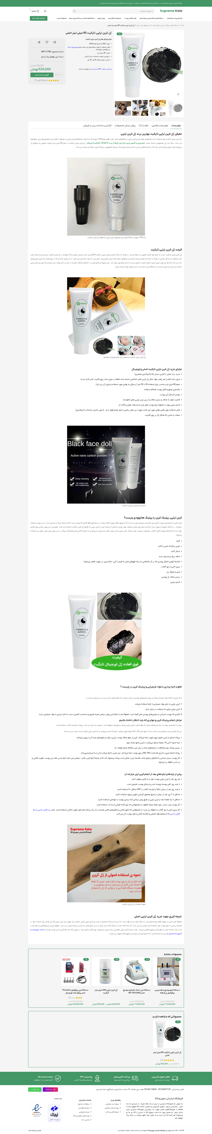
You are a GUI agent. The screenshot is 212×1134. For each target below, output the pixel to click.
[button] (180, 108)
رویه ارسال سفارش (112, 1108)
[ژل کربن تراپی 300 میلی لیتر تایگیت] (106, 971)
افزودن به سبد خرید (42, 75)
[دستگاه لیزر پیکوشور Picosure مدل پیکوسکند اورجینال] (75, 971)
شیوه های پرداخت (112, 1112)
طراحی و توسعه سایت (34, 1130)
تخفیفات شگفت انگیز (38, 18)
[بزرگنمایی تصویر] (178, 94)
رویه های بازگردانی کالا (81, 1116)
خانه (182, 25)
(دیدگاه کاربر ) (41, 80)
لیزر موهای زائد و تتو (144, 25)
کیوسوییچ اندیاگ (73, 47)
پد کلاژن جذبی (44, 810)
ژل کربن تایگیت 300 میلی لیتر (101, 69)
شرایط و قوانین (83, 1108)
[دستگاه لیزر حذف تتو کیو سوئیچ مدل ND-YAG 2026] (136, 971)
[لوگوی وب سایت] (171, 11)
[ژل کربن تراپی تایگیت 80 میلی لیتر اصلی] (167, 1034)
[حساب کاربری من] (45, 11)
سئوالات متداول (83, 1104)
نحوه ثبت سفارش (112, 1104)
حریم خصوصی (84, 1112)
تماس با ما (85, 1120)
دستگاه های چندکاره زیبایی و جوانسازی (166, 25)
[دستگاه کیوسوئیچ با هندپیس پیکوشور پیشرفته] (167, 971)
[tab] (176, 126)
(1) (69, 998)
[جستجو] (74, 11)
